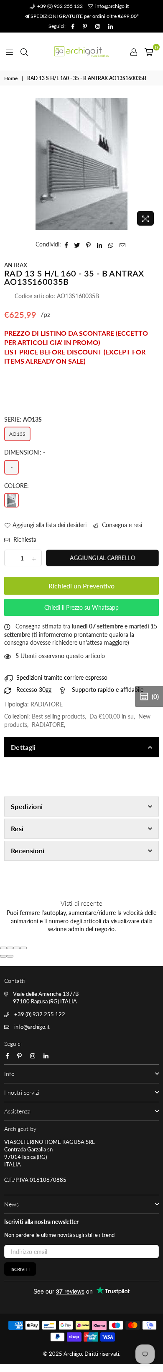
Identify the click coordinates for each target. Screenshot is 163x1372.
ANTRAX (15, 265)
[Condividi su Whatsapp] (111, 244)
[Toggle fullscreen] (16, 948)
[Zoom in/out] (23, 948)
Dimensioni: (24, 452)
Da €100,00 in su (111, 716)
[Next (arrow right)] (10, 956)
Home (11, 78)
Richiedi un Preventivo (81, 586)
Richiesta (24, 539)
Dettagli (23, 747)
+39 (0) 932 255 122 (59, 6)
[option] (81, 164)
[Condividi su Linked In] (99, 244)
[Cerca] (24, 51)
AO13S (17, 434)
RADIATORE (48, 724)
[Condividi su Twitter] (77, 244)
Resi (17, 828)
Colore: (18, 485)
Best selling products (58, 716)
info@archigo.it (111, 6)
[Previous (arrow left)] (3, 956)
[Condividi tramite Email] (123, 244)
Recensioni (27, 850)
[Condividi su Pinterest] (88, 244)
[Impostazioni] (134, 51)
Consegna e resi (121, 524)
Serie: (23, 419)
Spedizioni (27, 806)
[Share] (10, 948)
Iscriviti (20, 1269)
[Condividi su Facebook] (66, 244)
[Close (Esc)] (3, 948)
